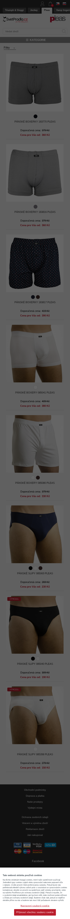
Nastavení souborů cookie (35, 906)
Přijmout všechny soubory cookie (35, 912)
